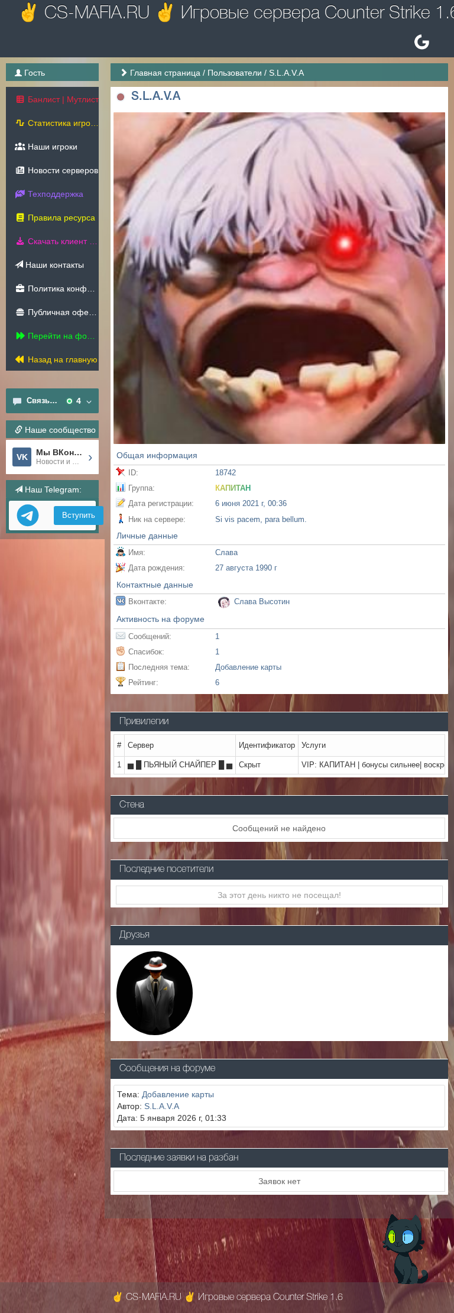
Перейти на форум (62, 336)
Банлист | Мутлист (62, 99)
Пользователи (234, 72)
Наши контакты (53, 265)
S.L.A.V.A (161, 1106)
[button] (121, 97)
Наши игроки (51, 146)
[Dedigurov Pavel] (154, 992)
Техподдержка (54, 194)
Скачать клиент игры (62, 241)
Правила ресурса (60, 217)
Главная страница (165, 72)
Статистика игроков (62, 123)
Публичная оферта (62, 312)
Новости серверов (61, 170)
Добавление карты (248, 667)
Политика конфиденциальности (62, 288)
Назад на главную (61, 359)
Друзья (134, 935)
